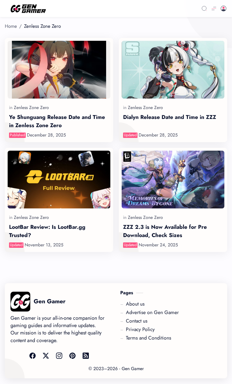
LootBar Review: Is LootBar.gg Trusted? (47, 231)
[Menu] (214, 8)
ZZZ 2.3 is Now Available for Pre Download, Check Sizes (165, 231)
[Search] (204, 8)
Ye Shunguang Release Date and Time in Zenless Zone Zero (57, 121)
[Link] (95, 8)
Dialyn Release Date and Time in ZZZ (169, 117)
